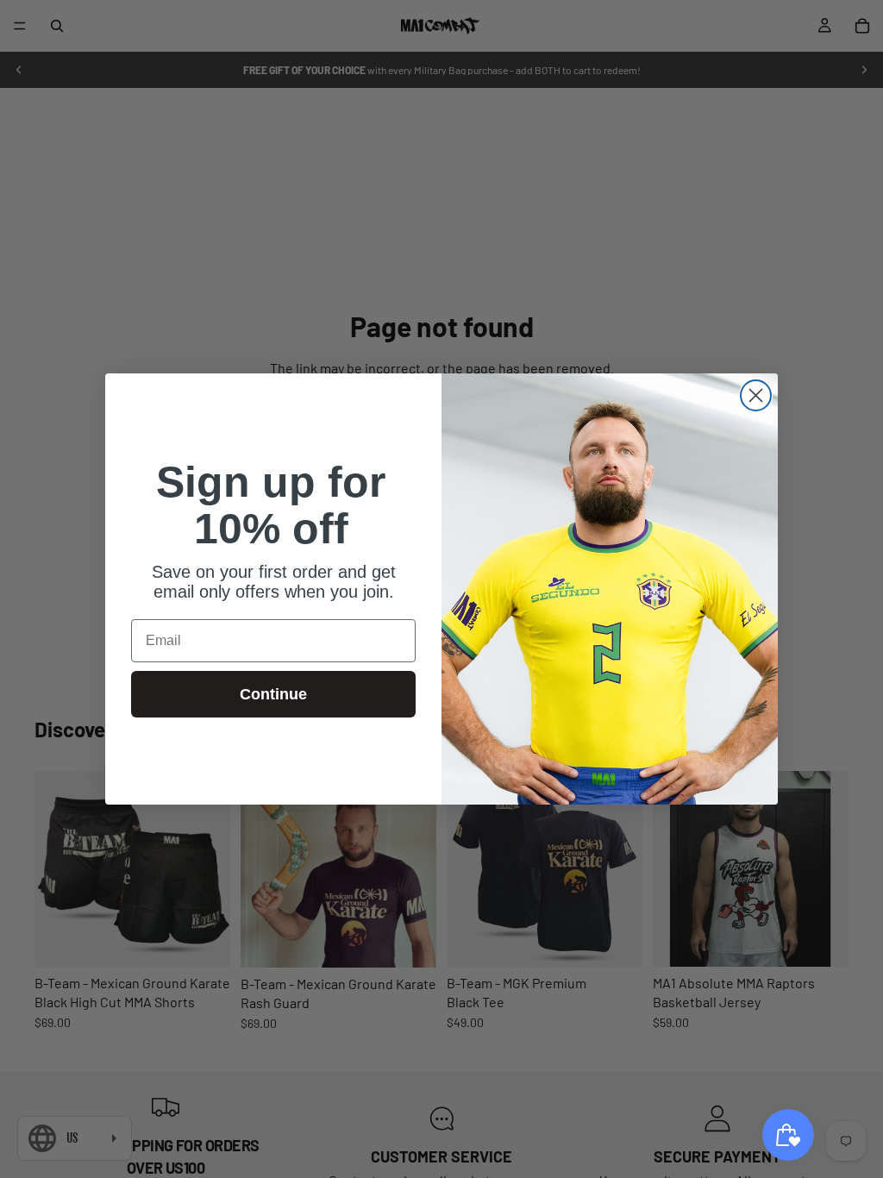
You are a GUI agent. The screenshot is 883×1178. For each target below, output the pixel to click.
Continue (273, 694)
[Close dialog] (756, 395)
